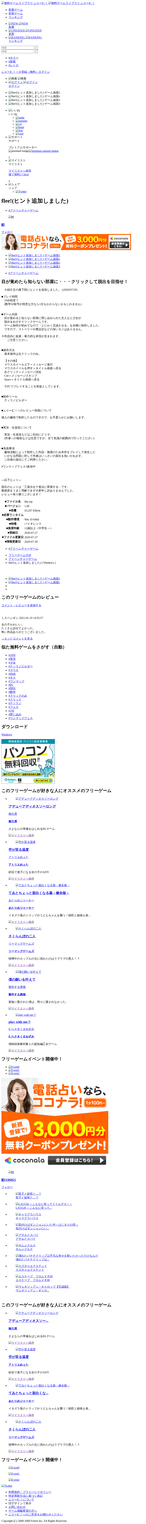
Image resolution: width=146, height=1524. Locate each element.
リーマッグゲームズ (21, 943)
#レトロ (14, 65)
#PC (11, 684)
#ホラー (14, 57)
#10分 (12, 655)
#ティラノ (15, 703)
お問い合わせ (17, 1507)
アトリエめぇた (18, 857)
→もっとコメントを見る (17, 638)
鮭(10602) (8, 1180)
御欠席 (13, 813)
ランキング (16, 17)
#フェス (14, 706)
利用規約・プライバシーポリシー (30, 1492)
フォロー (7, 231)
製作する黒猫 (17, 986)
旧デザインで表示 (20, 1503)
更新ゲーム (16, 13)
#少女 (12, 662)
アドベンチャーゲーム (23, 558)
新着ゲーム (16, 9)
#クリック (15, 699)
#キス (12, 677)
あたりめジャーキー (21, 900)
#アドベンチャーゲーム (23, 210)
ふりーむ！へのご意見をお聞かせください (36, 1514)
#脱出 (12, 688)
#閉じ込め (15, 714)
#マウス (14, 670)
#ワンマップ (16, 681)
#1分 (11, 710)
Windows (6, 734)
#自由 (12, 673)
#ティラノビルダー (21, 666)
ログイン (44, 71)
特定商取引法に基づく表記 (26, 1495)
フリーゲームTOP (20, 555)
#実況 (12, 658)
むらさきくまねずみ (21, 1028)
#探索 (12, 61)
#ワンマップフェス (21, 718)
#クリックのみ (18, 695)
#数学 (12, 692)
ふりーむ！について (21, 1499)
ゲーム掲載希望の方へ (23, 1510)
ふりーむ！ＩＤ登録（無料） (19, 71)
